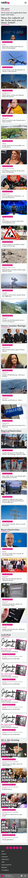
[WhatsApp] (7, 848)
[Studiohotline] (20, 848)
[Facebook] (11, 848)
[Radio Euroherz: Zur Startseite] (12, 2)
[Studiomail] (17, 848)
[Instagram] (14, 848)
